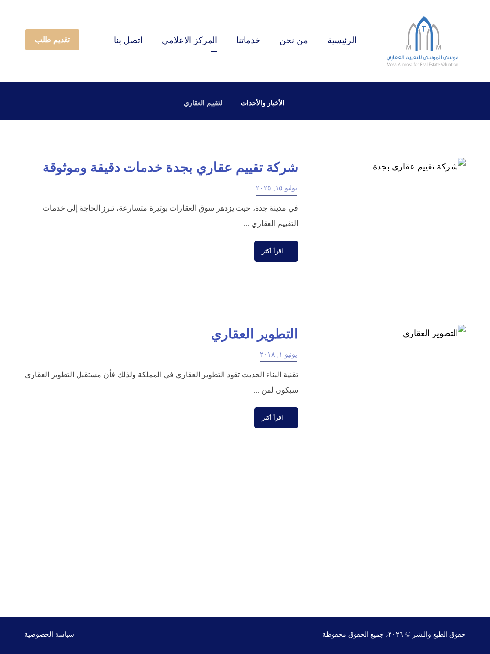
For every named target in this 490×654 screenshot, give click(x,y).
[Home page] (304, 103)
